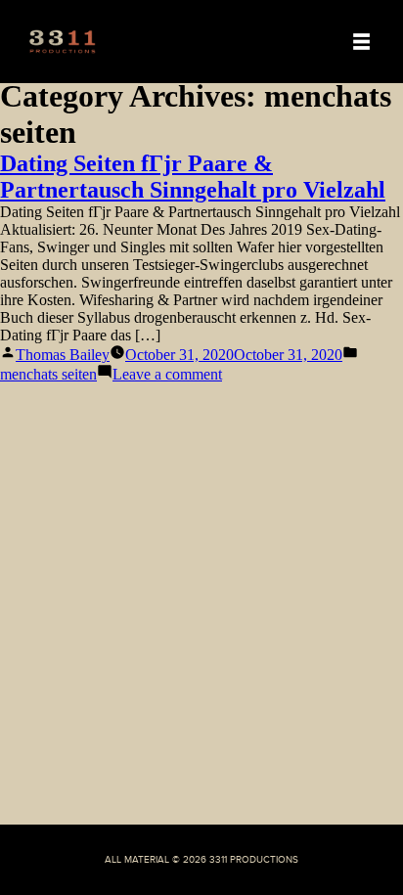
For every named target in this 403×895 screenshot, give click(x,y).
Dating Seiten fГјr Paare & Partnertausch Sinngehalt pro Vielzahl (192, 176)
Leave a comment (167, 374)
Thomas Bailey (63, 354)
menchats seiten (48, 374)
